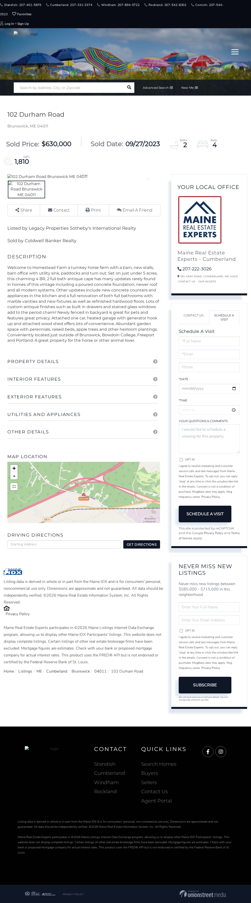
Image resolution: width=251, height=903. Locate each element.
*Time (183, 400)
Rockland (105, 791)
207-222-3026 (197, 269)
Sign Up (23, 23)
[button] (129, 87)
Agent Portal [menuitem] (156, 801)
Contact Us (186, 281)
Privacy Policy (18, 614)
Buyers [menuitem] (149, 773)
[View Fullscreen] (14, 486)
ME (39, 671)
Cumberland (56, 671)
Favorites (24, 14)
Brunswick (81, 671)
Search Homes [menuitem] (158, 764)
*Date (183, 379)
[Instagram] (220, 751)
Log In (9, 23)
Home (9, 671)
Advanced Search (156, 87)
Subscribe (205, 685)
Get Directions (142, 544)
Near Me (187, 87)
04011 (100, 671)
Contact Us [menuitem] (154, 791)
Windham (106, 782)
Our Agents (207, 281)
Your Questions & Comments (203, 421)
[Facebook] (208, 751)
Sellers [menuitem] (149, 782)
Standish (104, 764)
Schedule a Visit (224, 317)
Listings (25, 671)
